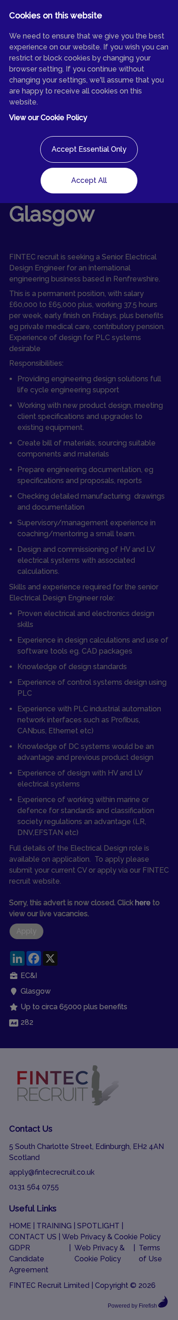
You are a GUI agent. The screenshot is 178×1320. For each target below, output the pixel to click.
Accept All (89, 180)
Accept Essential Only (89, 149)
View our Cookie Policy (48, 117)
